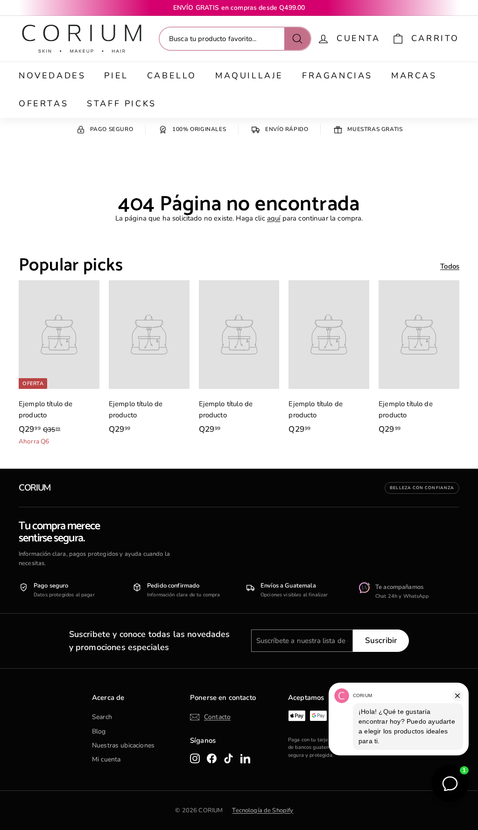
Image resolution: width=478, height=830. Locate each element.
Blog (99, 731)
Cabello (172, 75)
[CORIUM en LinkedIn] (245, 758)
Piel (116, 75)
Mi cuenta (106, 759)
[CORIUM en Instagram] (195, 758)
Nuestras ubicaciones (123, 745)
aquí (274, 218)
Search (102, 716)
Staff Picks (121, 103)
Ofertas (43, 103)
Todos (449, 266)
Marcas (414, 75)
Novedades (52, 75)
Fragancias (337, 75)
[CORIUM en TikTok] (228, 758)
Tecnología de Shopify (262, 810)
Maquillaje (249, 75)
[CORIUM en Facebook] (212, 758)
